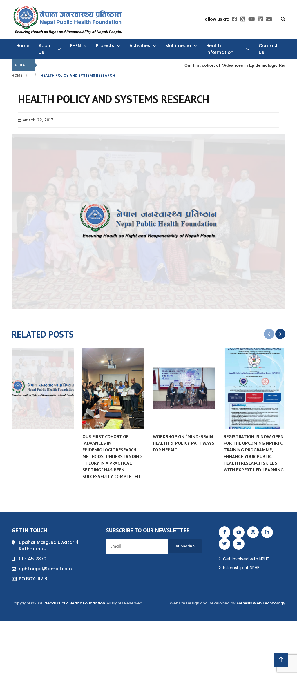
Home (22, 46)
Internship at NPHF (241, 568)
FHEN (75, 46)
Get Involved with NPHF (246, 559)
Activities (139, 46)
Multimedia (178, 46)
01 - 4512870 (32, 559)
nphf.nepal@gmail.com (45, 569)
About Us (45, 49)
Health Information (219, 49)
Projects (105, 46)
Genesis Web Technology (261, 603)
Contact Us (268, 49)
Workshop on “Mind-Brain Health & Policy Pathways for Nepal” (183, 443)
